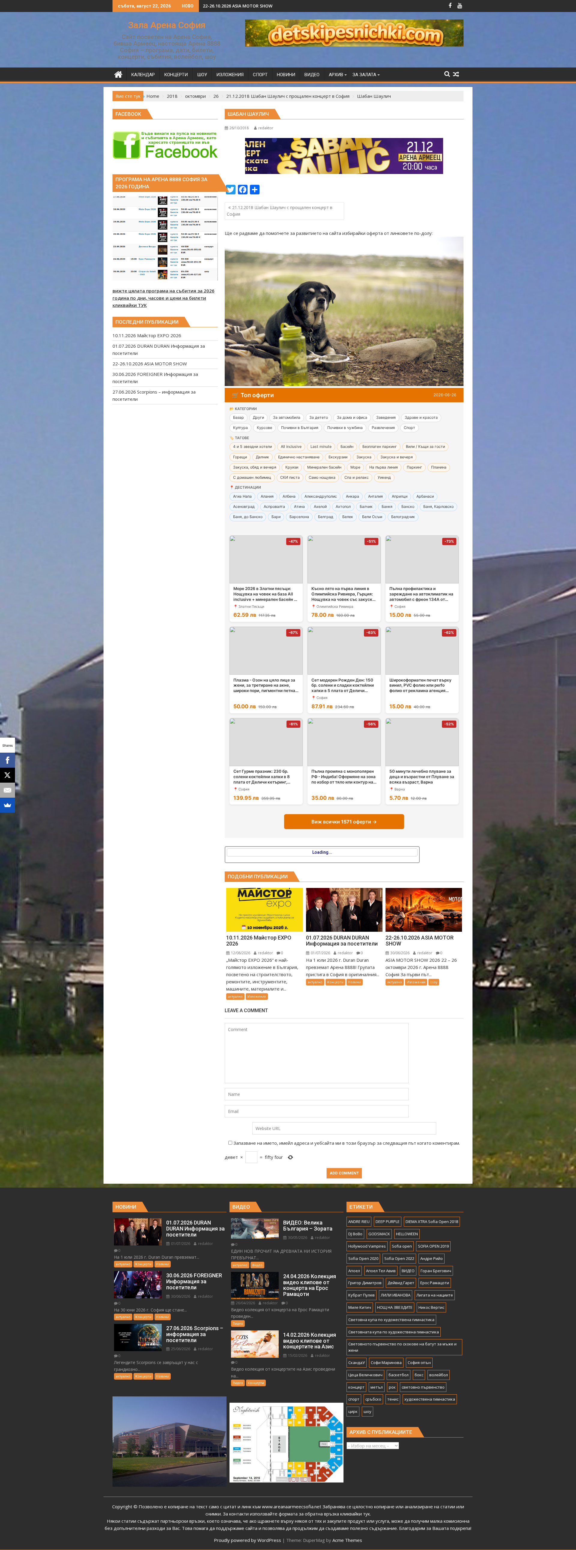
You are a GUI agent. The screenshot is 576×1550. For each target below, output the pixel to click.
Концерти (335, 982)
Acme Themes (347, 1540)
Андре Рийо (431, 1258)
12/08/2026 (240, 952)
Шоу (433, 982)
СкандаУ (356, 1362)
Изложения (257, 996)
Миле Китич (359, 1307)
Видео (257, 1265)
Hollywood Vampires (367, 1246)
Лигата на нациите (434, 1295)
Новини (354, 982)
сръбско (373, 1399)
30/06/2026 (399, 952)
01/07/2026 (320, 952)
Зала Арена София (167, 25)
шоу (367, 1411)
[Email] (7, 790)
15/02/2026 (297, 1355)
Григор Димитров (365, 1282)
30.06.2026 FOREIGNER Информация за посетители (257, 6)
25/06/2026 (180, 1348)
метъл (376, 1387)
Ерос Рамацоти (434, 1282)
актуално (235, 996)
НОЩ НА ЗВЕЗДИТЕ (394, 1307)
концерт (356, 1387)
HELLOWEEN (407, 1234)
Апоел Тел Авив (381, 1270)
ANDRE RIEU (359, 1221)
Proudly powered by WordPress (247, 1540)
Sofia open (402, 1246)
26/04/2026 (245, 1303)
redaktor (265, 127)
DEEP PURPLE (388, 1221)
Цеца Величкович (365, 1375)
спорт (353, 1399)
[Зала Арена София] (118, 73)
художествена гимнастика (429, 1399)
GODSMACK (379, 1234)
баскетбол (398, 1375)
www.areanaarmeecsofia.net (291, 1507)
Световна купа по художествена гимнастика (391, 1319)
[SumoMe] (7, 805)
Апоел (354, 1270)
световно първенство (423, 1387)
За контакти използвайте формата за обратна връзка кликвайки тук (296, 1514)
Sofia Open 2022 (399, 1258)
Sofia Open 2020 (363, 1258)
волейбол (438, 1375)
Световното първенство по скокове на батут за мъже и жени (402, 1347)
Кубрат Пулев (361, 1295)
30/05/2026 (297, 1237)
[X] (7, 775)
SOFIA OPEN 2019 (433, 1246)
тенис (392, 1399)
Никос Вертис (431, 1307)
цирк (353, 1411)
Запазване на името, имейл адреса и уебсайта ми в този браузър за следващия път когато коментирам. (346, 1143)
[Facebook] (7, 760)
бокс (419, 1375)
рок (392, 1387)
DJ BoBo (355, 1234)
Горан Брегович (436, 1270)
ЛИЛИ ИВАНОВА (395, 1295)
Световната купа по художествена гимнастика (393, 1332)
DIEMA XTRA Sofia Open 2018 (432, 1221)
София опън (419, 1362)
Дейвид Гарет (401, 1282)
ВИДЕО (408, 1270)
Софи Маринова (386, 1362)
